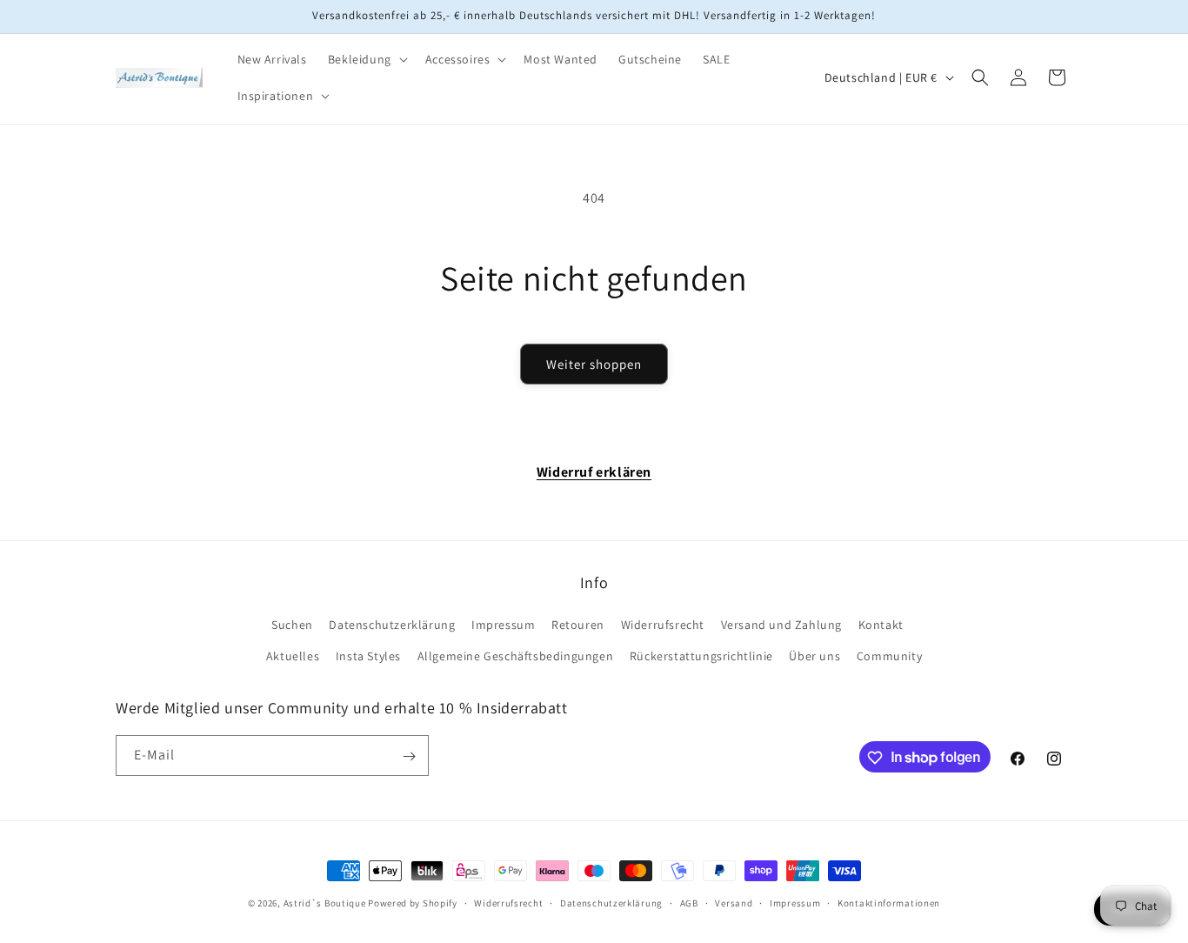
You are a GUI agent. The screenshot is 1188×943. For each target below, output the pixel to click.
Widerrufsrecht (662, 625)
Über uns (814, 656)
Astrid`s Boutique (325, 903)
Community (889, 656)
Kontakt (881, 625)
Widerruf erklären (594, 472)
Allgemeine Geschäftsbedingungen (515, 656)
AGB (689, 902)
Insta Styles (368, 656)
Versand (733, 902)
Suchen (292, 625)
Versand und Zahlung (781, 625)
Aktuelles (292, 656)
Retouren (577, 625)
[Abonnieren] (409, 756)
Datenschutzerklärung (392, 625)
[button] (366, 59)
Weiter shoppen (594, 364)
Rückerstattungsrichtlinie (701, 656)
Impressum (503, 625)
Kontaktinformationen (889, 902)
